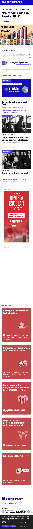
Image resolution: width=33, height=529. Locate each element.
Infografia (7, 337)
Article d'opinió (8, 447)
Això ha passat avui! (13, 456)
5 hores (17, 410)
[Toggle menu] (29, 2)
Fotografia (24, 335)
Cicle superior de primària (10, 110)
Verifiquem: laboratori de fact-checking (15, 311)
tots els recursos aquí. (23, 64)
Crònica (6, 411)
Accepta (5, 526)
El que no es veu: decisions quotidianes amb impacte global (14, 422)
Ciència (4, 99)
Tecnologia (12, 170)
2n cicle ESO (6, 112)
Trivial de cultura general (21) (14, 103)
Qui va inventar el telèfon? (15, 173)
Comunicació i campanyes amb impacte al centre (16, 349)
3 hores (17, 480)
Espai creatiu (7, 339)
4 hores (17, 335)
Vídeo (25, 337)
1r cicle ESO (6, 21)
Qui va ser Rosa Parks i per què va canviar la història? (15, 138)
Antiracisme (12, 135)
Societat (5, 9)
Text (20, 337)
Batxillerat (14, 112)
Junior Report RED (17, 9)
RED (28, 9)
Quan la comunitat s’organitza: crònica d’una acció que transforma (16, 387)
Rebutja (13, 526)
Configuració (22, 526)
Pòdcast (14, 337)
